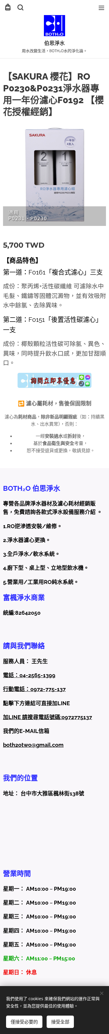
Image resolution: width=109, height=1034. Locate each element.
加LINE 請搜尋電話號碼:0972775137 (47, 717)
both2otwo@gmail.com (33, 745)
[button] (20, 7)
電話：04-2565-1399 (29, 675)
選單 (101, 8)
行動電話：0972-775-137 (34, 689)
